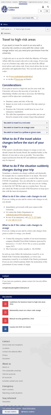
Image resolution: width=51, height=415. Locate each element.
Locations (5, 348)
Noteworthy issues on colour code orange (25, 310)
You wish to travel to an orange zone (19, 127)
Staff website (5, 29)
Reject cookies (28, 412)
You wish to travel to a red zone (17, 123)
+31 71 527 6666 (34, 217)
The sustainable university (11, 371)
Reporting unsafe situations (12, 393)
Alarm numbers (8, 389)
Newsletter (6, 402)
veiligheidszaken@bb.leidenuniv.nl (19, 214)
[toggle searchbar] (48, 7)
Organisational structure (36, 2)
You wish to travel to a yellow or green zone (22, 132)
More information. (29, 408)
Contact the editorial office (12, 352)
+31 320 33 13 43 (15, 220)
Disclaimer (6, 359)
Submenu (7, 33)
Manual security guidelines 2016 (21, 319)
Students (15, 2)
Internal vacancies (8, 374)
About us (5, 367)
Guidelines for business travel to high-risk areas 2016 (27, 303)
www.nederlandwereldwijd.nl (21, 76)
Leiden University (6, 2)
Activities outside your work (12, 381)
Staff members (23, 2)
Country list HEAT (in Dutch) (20, 327)
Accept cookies (10, 412)
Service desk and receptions (12, 345)
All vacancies (7, 377)
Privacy (5, 355)
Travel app (19, 79)
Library (46, 2)
